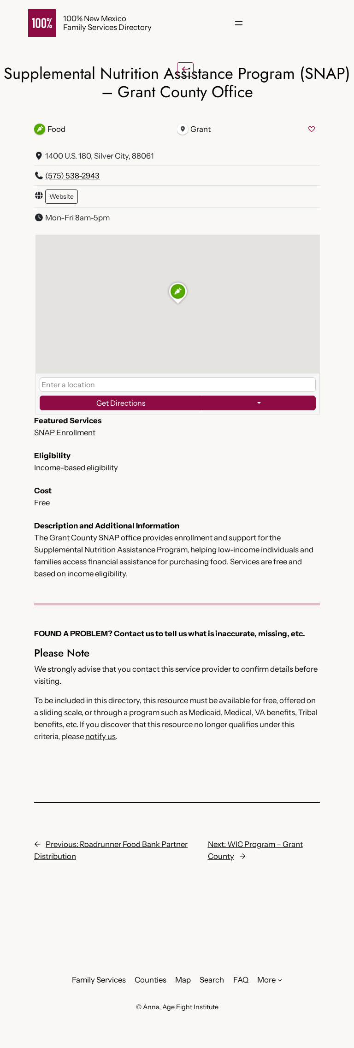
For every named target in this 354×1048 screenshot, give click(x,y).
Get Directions (121, 403)
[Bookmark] (311, 129)
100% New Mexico (94, 18)
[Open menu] (238, 23)
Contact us (134, 633)
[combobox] (178, 384)
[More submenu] (279, 979)
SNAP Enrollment (64, 432)
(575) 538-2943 (72, 175)
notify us (100, 736)
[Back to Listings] (185, 69)
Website (61, 196)
